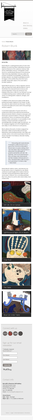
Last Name (6, 359)
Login (12, 412)
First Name (6, 355)
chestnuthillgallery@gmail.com (14, 392)
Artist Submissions (19, 412)
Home (3, 41)
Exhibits (25, 28)
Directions (27, 412)
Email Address (7, 351)
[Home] (8, 11)
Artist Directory (27, 25)
